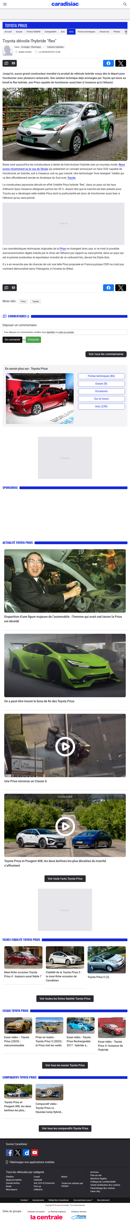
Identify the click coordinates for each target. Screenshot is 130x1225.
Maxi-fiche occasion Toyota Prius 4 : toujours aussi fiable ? (22, 974)
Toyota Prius (16, 25)
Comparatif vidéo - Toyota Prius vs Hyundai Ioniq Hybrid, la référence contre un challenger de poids (49, 1108)
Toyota (71, 177)
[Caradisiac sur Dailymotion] (26, 1153)
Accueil (8, 31)
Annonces (104, 31)
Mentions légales (98, 1178)
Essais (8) (101, 383)
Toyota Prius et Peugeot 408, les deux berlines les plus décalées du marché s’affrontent (55, 863)
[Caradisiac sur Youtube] (34, 1153)
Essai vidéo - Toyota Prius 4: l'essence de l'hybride (110, 1045)
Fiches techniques (86, 31)
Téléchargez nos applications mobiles (31, 1162)
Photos (116, 31)
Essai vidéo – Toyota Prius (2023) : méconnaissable (16, 1041)
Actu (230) (101, 406)
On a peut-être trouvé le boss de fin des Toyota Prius (39, 701)
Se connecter (12, 339)
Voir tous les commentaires (106, 354)
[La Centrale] (47, 1220)
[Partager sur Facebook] (109, 62)
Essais (19, 31)
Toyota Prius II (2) (98, 977)
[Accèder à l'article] (65, 581)
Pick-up (37, 1186)
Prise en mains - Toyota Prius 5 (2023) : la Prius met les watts (49, 1041)
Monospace (11, 1189)
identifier (51, 332)
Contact (24, 1200)
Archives (94, 1172)
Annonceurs (38, 1200)
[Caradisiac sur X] (18, 1153)
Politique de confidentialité (103, 1181)
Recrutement (103, 1200)
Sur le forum (101, 398)
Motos (64, 1176)
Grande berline (13, 1183)
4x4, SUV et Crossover (44, 1183)
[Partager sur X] (121, 62)
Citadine (10, 1176)
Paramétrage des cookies (102, 1188)
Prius (63, 248)
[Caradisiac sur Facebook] (10, 1153)
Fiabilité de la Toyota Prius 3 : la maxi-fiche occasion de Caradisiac (63, 976)
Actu (71, 31)
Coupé (37, 1176)
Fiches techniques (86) (101, 376)
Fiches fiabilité (33, 31)
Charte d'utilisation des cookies (105, 1185)
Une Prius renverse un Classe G (25, 781)
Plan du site (96, 1175)
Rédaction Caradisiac (59, 1200)
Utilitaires (38, 1189)
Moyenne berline (14, 1180)
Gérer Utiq (95, 1191)
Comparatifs (51, 31)
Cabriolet (38, 1180)
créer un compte (66, 332)
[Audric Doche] (8, 55)
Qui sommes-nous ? (83, 1200)
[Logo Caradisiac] (65, 7)
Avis (63, 31)
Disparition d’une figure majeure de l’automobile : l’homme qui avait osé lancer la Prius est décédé (63, 619)
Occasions (101, 391)
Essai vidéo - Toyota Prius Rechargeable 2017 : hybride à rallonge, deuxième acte (79, 1041)
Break (9, 1186)
